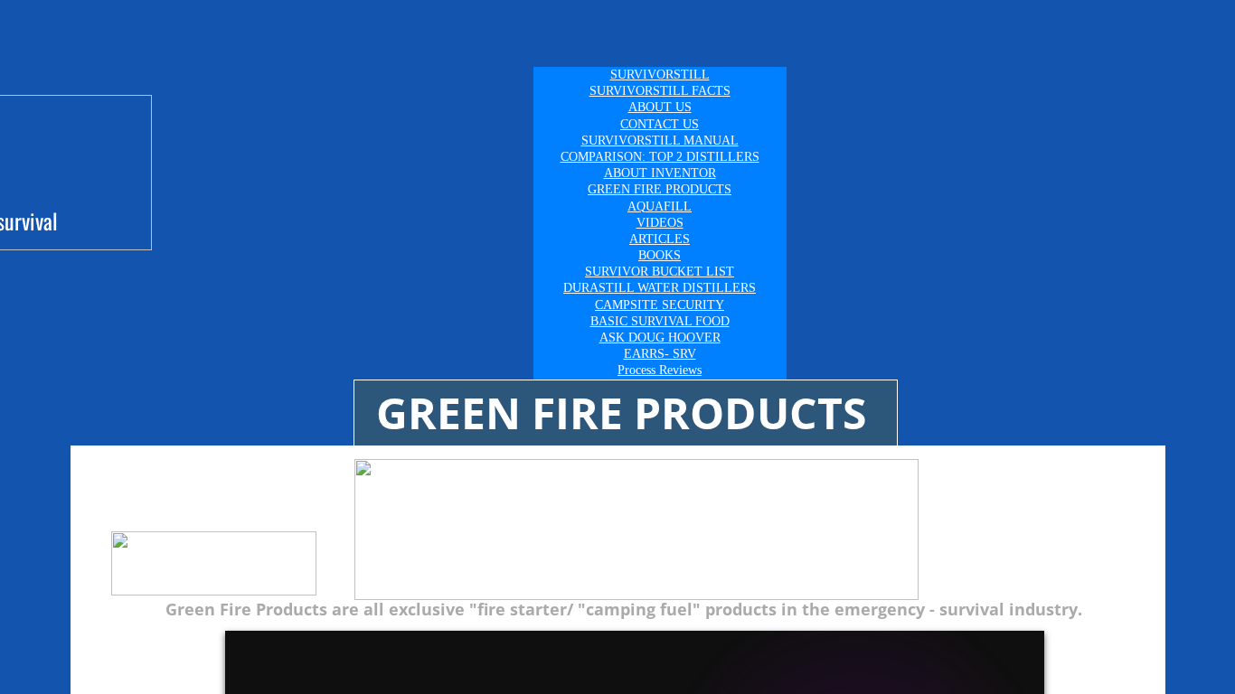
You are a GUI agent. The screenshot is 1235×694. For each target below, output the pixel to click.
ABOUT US (660, 107)
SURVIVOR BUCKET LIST (659, 271)
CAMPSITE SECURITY (659, 305)
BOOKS (659, 255)
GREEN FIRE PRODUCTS (659, 189)
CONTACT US (659, 124)
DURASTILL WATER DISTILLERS (659, 288)
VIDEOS (659, 223)
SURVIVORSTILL (660, 74)
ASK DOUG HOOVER (660, 337)
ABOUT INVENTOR (660, 173)
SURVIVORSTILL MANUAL (660, 140)
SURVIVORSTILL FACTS (660, 91)
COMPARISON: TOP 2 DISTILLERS (660, 157)
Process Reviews (660, 370)
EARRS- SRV (660, 354)
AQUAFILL (659, 206)
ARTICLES (659, 239)
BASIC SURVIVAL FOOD (660, 321)
